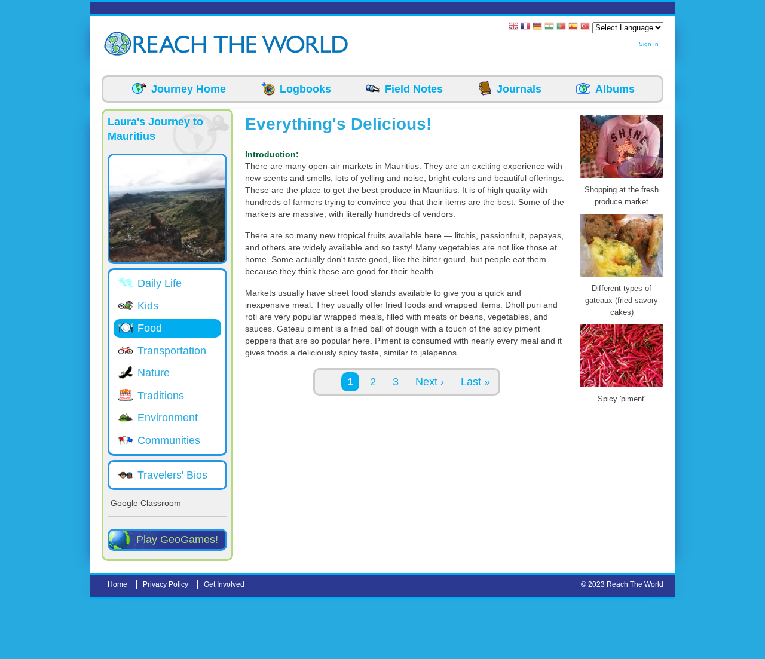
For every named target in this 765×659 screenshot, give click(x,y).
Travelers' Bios (172, 475)
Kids (147, 306)
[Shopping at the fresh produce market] (621, 178)
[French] (525, 27)
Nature (153, 373)
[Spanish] (573, 27)
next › (429, 382)
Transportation (171, 351)
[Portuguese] (561, 27)
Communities (168, 440)
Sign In (649, 44)
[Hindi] (549, 27)
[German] (537, 27)
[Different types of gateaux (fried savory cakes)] (621, 276)
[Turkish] (585, 27)
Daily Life (159, 283)
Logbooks (305, 89)
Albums (615, 89)
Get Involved (224, 584)
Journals (519, 89)
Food (149, 328)
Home (117, 584)
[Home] (119, 44)
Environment (167, 418)
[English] (513, 27)
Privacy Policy (165, 584)
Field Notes (414, 89)
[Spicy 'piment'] (621, 387)
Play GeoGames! (177, 539)
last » (475, 382)
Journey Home (188, 89)
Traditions (160, 395)
